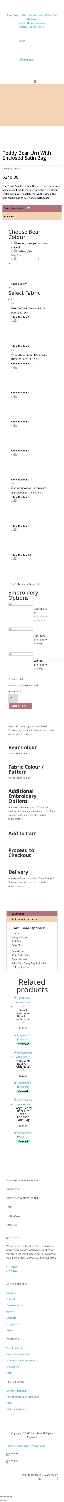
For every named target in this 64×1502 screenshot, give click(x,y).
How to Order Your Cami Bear (22, 1396)
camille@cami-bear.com (32, 23)
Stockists (11, 1317)
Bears (17, 168)
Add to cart (20, 706)
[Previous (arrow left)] (1, 1500)
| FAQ (23, 15)
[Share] (8, 1496)
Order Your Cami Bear (18, 1354)
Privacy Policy (38, 1445)
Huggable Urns (14, 1324)
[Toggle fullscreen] (4, 1496)
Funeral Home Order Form (20, 1360)
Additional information (24, 919)
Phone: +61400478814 (32, 26)
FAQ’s (9, 1403)
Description (18, 913)
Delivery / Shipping (16, 1390)
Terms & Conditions (17, 1445)
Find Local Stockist (16, 1409)
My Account (33, 19)
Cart (8, 1372)
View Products (14, 1348)
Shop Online (13, 15)
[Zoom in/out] (1, 1496)
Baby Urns (11, 1330)
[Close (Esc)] (11, 1496)
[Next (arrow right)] (4, 1500)
